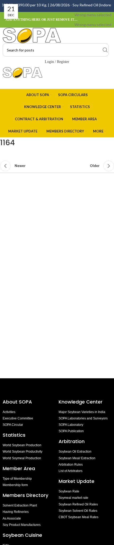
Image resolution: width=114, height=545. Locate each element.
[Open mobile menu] (57, 83)
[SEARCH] (105, 50)
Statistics (14, 435)
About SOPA (19, 401)
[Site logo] (32, 35)
